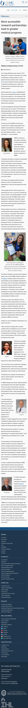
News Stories (9, 5)
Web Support (4, 656)
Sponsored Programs (6, 612)
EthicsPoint (4, 647)
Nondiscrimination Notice (7, 651)
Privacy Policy (4, 652)
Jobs (2, 545)
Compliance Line (5, 645)
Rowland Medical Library (7, 567)
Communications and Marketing (8, 618)
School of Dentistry (5, 569)
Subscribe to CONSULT (6, 624)
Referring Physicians (6, 597)
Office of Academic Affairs (7, 565)
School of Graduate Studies (7, 571)
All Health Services (5, 586)
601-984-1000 (14, 681)
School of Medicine (5, 575)
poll (5, 82)
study (14, 92)
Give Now (3, 541)
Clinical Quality (4, 589)
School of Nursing (5, 577)
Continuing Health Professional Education (11, 563)
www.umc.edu (4, 678)
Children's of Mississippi (6, 587)
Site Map (3, 551)
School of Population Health (7, 579)
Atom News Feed (6, 638)
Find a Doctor (4, 591)
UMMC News (4, 622)
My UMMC (3, 547)
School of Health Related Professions (9, 573)
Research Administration (7, 610)
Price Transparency (5, 595)
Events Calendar (5, 620)
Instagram (5, 632)
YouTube (4, 630)
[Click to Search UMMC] (23, 2)
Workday (3, 553)
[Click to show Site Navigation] (26, 2)
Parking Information (6, 549)
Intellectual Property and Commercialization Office (12, 608)
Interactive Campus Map (7, 543)
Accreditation (4, 560)
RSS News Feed (6, 636)
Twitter (4, 628)
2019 (20, 10)
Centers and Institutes (6, 604)
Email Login (4, 539)
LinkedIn (4, 634)
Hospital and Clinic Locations (8, 593)
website (5, 278)
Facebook (5, 626)
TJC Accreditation (5, 654)
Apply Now (3, 561)
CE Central (3, 537)
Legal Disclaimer (5, 649)
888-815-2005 (15, 683)
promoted (20, 483)
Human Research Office (6, 606)
